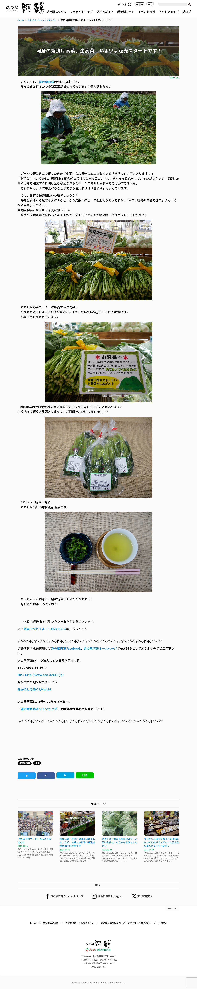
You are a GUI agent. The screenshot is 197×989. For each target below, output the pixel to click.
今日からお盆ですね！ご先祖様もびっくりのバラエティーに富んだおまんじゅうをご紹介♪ (161, 842)
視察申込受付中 (50, 922)
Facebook (119, 4)
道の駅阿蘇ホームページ (100, 648)
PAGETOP (172, 908)
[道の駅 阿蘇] (99, 950)
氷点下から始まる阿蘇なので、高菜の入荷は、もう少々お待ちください (119, 842)
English (140, 4)
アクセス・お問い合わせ (140, 922)
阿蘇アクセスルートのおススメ (45, 629)
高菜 (38, 763)
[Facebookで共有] (46, 775)
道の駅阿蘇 (46, 81)
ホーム (33, 922)
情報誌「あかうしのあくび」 (79, 922)
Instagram (125, 4)
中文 (150, 4)
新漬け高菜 (25, 763)
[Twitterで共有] (27, 775)
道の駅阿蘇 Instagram (110, 896)
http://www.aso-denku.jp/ (44, 675)
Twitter (130, 4)
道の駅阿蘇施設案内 (111, 922)
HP (20, 675)
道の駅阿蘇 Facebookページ (67, 896)
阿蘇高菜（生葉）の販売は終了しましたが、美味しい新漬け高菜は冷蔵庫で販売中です (77, 842)
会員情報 (163, 922)
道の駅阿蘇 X (144, 896)
